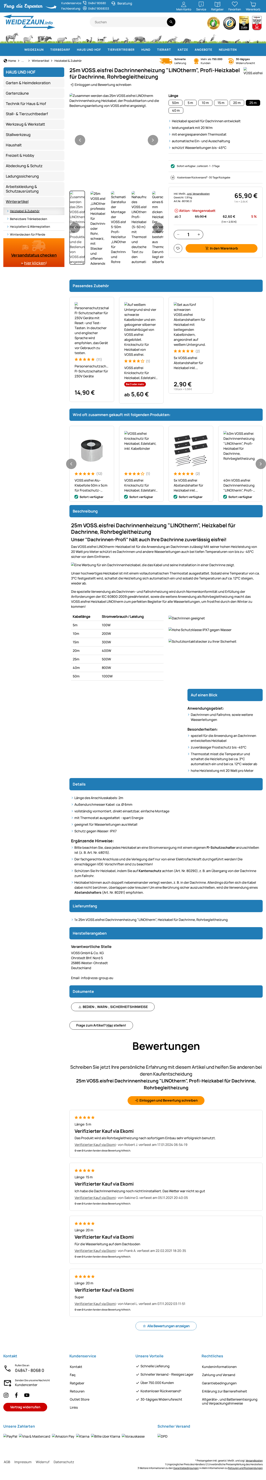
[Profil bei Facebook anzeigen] (16, 1395)
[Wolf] (156, 37)
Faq (72, 1375)
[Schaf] (62, 37)
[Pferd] (12, 37)
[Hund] (102, 37)
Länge (173, 95)
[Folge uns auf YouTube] (27, 1395)
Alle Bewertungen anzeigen (168, 1326)
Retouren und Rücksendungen (245, 1468)
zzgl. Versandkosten (198, 193)
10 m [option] (205, 102)
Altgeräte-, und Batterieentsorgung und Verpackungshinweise (229, 1401)
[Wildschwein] (140, 37)
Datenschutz (64, 1462)
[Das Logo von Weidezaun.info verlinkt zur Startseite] (46, 22)
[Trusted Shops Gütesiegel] (229, 24)
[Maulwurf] (225, 37)
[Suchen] (171, 22)
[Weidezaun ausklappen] (46, 49)
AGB (7, 1462)
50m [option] (175, 102)
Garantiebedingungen (219, 1383)
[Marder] (201, 37)
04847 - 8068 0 (29, 1370)
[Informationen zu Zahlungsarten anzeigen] (74, 1436)
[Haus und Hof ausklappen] (103, 49)
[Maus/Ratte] (237, 37)
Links (74, 1407)
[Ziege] (76, 37)
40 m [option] (176, 110)
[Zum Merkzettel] (178, 248)
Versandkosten (254, 1460)
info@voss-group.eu (92, 978)
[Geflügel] (88, 37)
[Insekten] (257, 37)
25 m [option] (253, 102)
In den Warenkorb (224, 248)
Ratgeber (77, 1383)
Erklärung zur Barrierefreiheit (224, 1391)
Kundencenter (26, 1384)
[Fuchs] (172, 37)
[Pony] (28, 37)
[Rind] (44, 37)
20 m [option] (237, 102)
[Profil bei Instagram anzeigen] (6, 1395)
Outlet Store (79, 1399)
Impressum (23, 1462)
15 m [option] (221, 102)
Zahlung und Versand (218, 1375)
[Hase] (126, 37)
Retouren (77, 1391)
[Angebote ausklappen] (214, 49)
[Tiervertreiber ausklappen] (137, 49)
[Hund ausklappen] (152, 49)
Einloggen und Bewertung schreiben (103, 84)
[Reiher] (213, 37)
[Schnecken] (248, 37)
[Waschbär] (186, 37)
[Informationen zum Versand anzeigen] (162, 1436)
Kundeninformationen (219, 1366)
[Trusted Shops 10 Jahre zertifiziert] (244, 24)
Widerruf (42, 1462)
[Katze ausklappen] (190, 49)
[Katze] (115, 37)
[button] (116, 100)
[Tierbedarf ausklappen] (72, 49)
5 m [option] (190, 102)
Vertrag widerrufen (25, 1407)
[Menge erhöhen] (199, 234)
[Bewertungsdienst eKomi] (213, 24)
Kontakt (76, 1366)
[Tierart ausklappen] (173, 49)
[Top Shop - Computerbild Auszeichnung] (257, 24)
